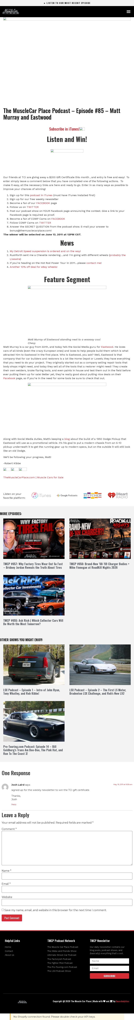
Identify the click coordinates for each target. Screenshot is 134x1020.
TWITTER (33, 207)
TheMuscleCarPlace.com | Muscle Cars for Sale (33, 477)
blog (67, 438)
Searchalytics (122, 1001)
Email (6, 884)
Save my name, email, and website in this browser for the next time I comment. (55, 910)
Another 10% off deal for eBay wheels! (33, 266)
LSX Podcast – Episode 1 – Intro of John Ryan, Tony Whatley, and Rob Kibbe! (31, 692)
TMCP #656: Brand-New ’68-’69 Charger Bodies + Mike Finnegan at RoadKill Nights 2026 (99, 566)
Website (7, 897)
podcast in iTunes (41, 195)
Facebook (9, 378)
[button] (128, 12)
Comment (9, 829)
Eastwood (107, 346)
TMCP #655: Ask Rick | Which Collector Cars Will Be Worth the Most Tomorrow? (33, 622)
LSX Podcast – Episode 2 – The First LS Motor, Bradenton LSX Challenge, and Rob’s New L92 (97, 692)
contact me (93, 262)
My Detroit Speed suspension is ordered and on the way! (45, 251)
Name (6, 871)
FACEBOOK (43, 203)
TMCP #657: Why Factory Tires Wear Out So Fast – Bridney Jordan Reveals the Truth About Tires (33, 566)
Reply (13, 804)
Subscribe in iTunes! (64, 129)
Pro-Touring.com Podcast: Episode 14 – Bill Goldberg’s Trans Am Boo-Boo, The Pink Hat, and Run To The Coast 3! (33, 750)
